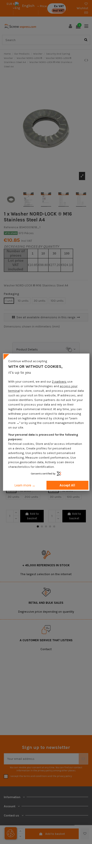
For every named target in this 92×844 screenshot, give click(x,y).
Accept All (67, 485)
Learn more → (25, 485)
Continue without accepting (27, 361)
